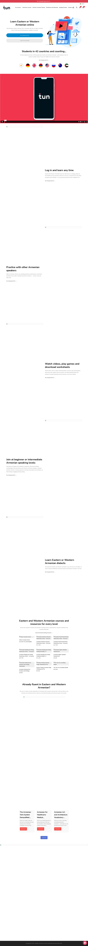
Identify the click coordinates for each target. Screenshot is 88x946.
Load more (44, 837)
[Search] (76, 7)
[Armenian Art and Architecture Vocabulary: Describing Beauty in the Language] (61, 802)
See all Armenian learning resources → (44, 632)
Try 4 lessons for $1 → (44, 60)
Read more (23, 829)
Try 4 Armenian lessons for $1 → (44, 1)
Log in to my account (24, 40)
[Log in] (73, 7)
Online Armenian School (24, 640)
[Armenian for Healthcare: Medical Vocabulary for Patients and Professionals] (44, 802)
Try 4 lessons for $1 (24, 35)
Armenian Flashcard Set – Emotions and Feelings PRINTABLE (25, 671)
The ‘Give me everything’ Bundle (61, 667)
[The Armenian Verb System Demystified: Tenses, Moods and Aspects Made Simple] (26, 802)
